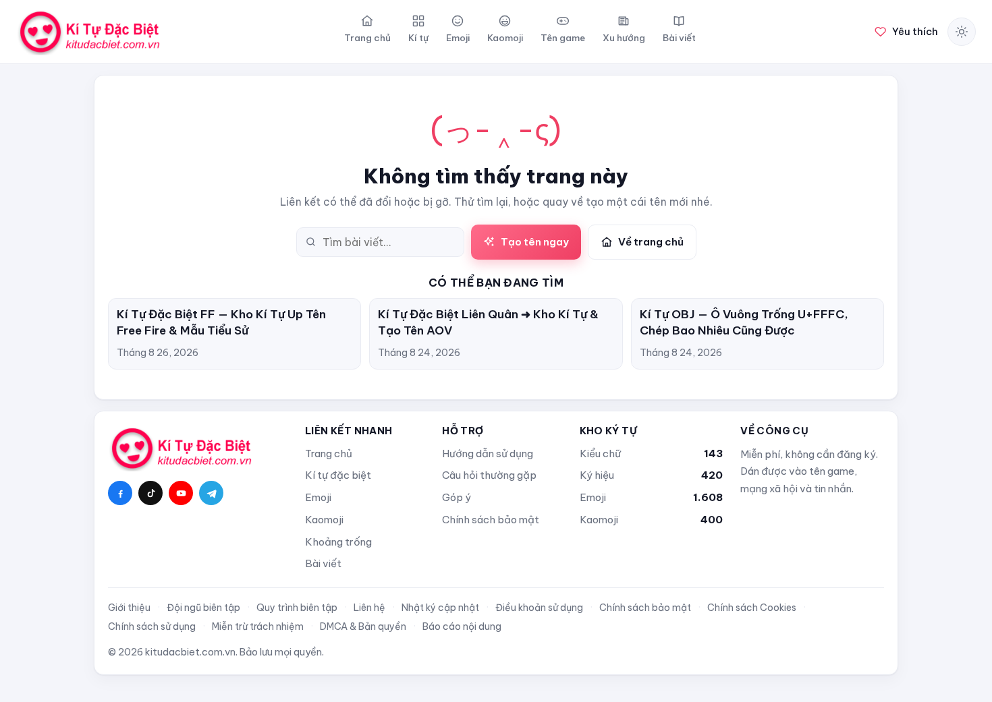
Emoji (318, 497)
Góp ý (456, 497)
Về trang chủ (651, 241)
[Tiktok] (150, 493)
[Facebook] (120, 493)
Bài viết (323, 563)
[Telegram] (211, 493)
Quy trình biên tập (296, 608)
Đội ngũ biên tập (203, 608)
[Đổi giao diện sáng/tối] (961, 32)
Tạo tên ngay (535, 241)
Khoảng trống (338, 541)
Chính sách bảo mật (490, 519)
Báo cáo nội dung (461, 626)
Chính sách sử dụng (152, 626)
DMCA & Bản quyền (363, 626)
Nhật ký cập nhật (440, 608)
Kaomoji (324, 519)
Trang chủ (328, 453)
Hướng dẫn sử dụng (487, 453)
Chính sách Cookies (751, 608)
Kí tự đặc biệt (338, 475)
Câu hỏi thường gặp (489, 475)
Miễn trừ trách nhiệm (258, 626)
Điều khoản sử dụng (539, 608)
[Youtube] (181, 493)
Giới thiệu (129, 608)
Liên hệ (369, 608)
